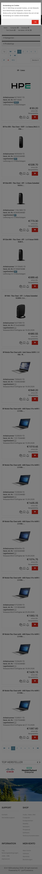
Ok (35, 22)
